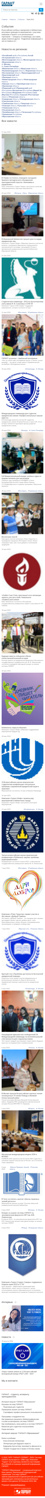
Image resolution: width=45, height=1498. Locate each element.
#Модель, (31, 1108)
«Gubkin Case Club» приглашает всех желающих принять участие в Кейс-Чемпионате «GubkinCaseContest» (21, 597)
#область (12, 58)
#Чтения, (32, 1048)
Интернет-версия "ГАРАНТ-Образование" (19, 1402)
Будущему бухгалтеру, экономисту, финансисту (22, 1446)
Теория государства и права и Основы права (21, 1449)
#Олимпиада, (30, 369)
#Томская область (36, 929)
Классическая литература (13, 1441)
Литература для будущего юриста (17, 1443)
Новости (13, 19)
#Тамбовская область (35, 312)
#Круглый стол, (24, 929)
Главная (5, 19)
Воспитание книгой (9, 537)
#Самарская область (36, 1228)
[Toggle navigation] (41, 4)
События (21, 19)
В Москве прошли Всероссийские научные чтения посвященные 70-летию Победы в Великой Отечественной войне (22, 1096)
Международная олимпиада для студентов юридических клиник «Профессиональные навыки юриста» (22, 416)
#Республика (12, 90)
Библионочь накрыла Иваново (14, 728)
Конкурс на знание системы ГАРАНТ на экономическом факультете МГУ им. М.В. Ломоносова (18, 1215)
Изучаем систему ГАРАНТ (12, 1404)
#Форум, (24, 1228)
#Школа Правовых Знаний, (20, 1167)
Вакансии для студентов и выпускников (18, 1427)
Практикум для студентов (13, 1407)
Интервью (7, 1302)
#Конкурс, (25, 430)
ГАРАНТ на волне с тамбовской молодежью (19, 358)
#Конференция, (29, 809)
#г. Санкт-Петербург (36, 430)
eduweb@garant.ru (17, 1485)
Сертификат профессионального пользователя (22, 1412)
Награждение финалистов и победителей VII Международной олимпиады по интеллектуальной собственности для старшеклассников (22, 1037)
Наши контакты (8, 1429)
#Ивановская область (35, 193)
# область (10, 108)
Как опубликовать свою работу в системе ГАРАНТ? (22, 1424)
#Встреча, (18, 193)
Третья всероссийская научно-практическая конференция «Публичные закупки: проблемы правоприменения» (20, 857)
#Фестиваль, (22, 312)
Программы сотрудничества (13, 1417)
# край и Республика (17, 55)
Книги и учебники (9, 1438)
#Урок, (25, 193)
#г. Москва (39, 369)
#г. (6, 64)
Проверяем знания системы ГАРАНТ (17, 1410)
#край (30, 73)
